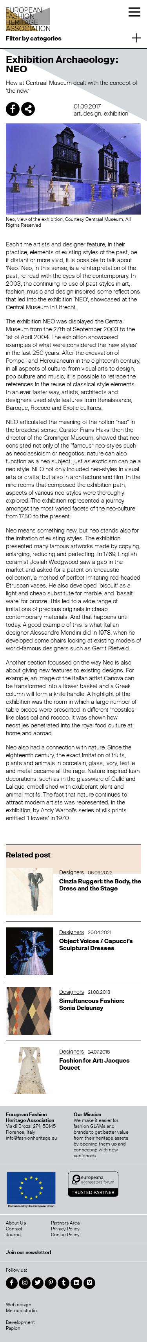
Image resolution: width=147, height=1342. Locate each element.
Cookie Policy (65, 1235)
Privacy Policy (65, 1229)
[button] (73, 37)
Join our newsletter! (28, 1253)
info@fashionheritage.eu (31, 1138)
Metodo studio (21, 1310)
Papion (13, 1328)
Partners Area (65, 1223)
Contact (14, 1229)
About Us (16, 1223)
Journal (14, 1235)
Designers (71, 872)
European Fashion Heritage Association (28, 17)
